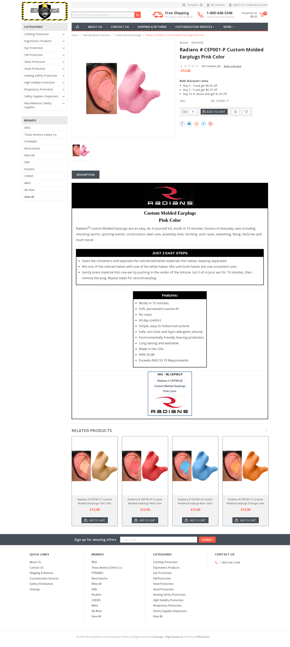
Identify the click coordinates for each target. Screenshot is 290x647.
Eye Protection (33, 48)
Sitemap (35, 589)
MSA (27, 128)
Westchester (32, 148)
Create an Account (256, 5)
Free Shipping (179, 15)
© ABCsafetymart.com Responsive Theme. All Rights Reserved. (119, 637)
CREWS (29, 176)
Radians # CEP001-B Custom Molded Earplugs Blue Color (195, 501)
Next (266, 431)
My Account (218, 5)
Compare (194, 5)
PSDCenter (203, 637)
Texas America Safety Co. (40, 134)
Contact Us (120, 27)
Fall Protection (33, 55)
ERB (27, 162)
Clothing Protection (36, 34)
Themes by (188, 637)
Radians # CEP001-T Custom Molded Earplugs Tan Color (95, 501)
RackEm (29, 169)
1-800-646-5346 (220, 15)
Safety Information (41, 584)
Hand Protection (34, 62)
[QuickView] (91, 466)
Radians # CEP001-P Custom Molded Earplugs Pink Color (175, 35)
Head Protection (34, 68)
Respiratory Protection (38, 89)
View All (29, 197)
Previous (262, 431)
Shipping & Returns (152, 27)
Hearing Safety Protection (40, 75)
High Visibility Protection (39, 82)
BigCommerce (174, 637)
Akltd (27, 183)
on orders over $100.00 (179, 17)
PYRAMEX (30, 141)
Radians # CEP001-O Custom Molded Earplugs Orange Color (246, 501)
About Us (95, 27)
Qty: (185, 111)
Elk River (29, 190)
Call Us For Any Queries (220, 17)
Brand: (184, 42)
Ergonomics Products (38, 41)
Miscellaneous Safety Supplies (37, 105)
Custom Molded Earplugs (128, 35)
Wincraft (29, 155)
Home (75, 35)
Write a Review (232, 66)
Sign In (237, 5)
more (228, 27)
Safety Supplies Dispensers (41, 96)
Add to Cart (97, 520)
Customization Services (194, 27)
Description (86, 175)
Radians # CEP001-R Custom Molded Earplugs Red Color (145, 501)
